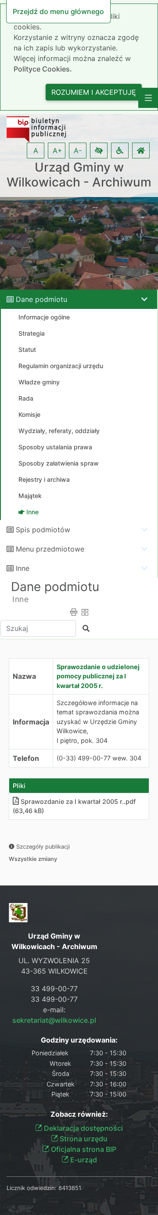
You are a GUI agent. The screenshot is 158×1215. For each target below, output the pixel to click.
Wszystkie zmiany (33, 859)
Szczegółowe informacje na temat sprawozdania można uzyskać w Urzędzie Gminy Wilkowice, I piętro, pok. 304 (98, 721)
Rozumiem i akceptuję (93, 92)
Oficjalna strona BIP (82, 1149)
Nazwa (24, 676)
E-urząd (82, 1159)
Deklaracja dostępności (82, 1128)
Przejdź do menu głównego (58, 11)
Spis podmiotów (43, 529)
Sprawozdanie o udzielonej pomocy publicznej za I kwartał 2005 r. (98, 676)
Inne (22, 568)
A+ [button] (57, 150)
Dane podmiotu (41, 299)
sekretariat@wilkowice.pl (54, 1020)
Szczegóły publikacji (42, 846)
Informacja (31, 721)
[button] (99, 150)
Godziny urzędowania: (79, 1040)
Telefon (26, 758)
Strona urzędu (83, 1138)
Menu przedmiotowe (50, 549)
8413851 (69, 1187)
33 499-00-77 (54, 988)
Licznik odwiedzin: (32, 1187)
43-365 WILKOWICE (54, 971)
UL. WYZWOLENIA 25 (54, 960)
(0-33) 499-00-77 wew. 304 (99, 758)
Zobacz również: (79, 1114)
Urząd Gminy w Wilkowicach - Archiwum (79, 175)
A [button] (35, 150)
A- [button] (78, 150)
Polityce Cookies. (43, 69)
